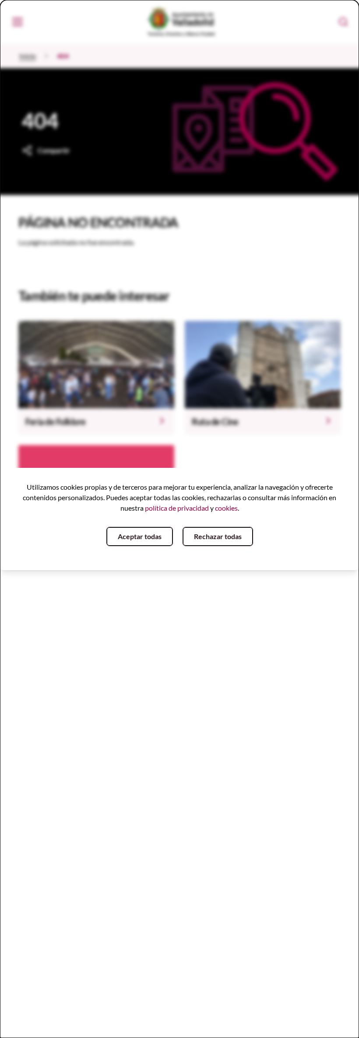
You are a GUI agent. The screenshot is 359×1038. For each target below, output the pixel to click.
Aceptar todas (140, 536)
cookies (226, 508)
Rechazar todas (218, 536)
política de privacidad (177, 508)
